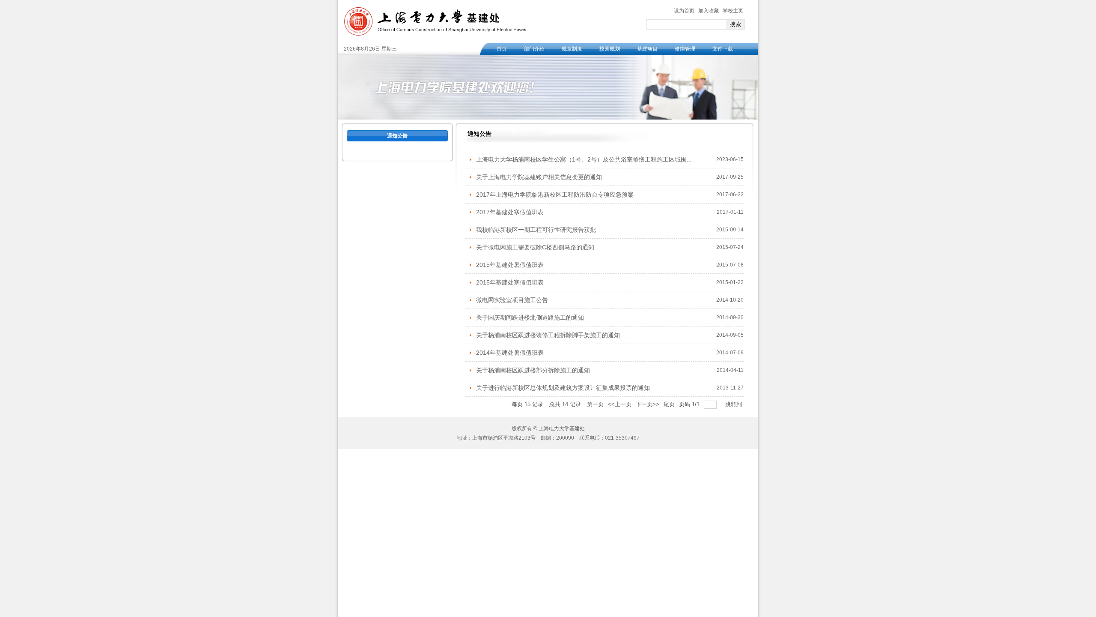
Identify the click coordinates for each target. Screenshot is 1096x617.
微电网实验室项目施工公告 (512, 300)
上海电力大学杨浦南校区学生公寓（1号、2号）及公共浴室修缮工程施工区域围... (584, 159)
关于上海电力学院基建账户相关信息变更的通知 (539, 177)
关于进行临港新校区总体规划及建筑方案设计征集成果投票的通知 (563, 387)
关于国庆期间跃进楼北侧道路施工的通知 (530, 317)
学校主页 (733, 11)
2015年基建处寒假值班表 (510, 282)
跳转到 (734, 404)
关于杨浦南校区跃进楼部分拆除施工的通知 (533, 370)
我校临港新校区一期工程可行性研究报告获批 (536, 229)
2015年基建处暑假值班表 (510, 264)
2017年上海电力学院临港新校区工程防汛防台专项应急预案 (555, 194)
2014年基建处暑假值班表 (510, 352)
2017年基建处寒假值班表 (510, 212)
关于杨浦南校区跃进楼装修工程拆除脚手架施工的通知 (548, 335)
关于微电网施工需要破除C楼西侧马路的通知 (535, 247)
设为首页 (684, 11)
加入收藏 (708, 11)
